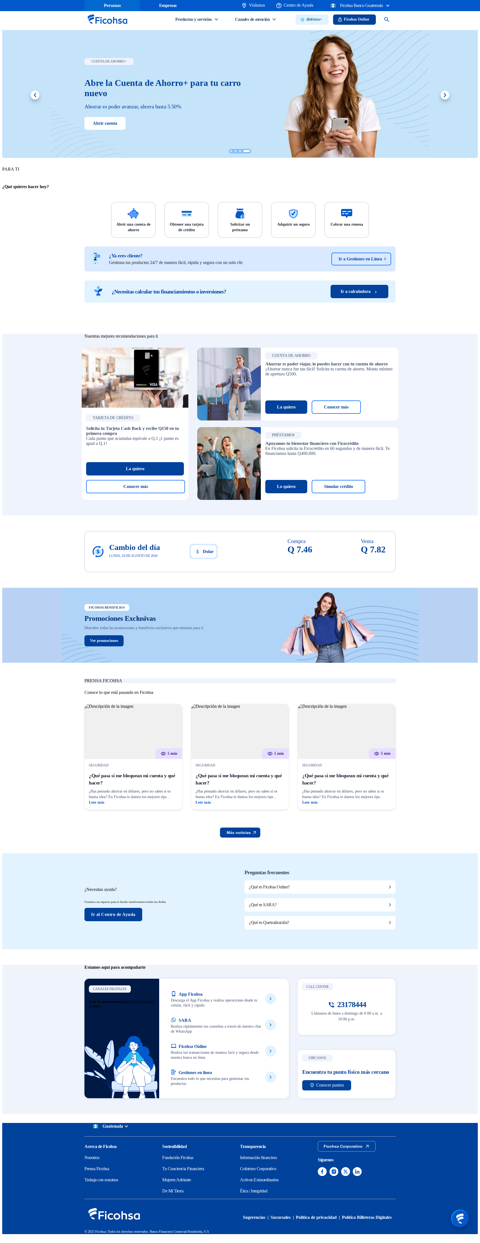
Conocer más (135, 486)
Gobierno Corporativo (258, 1168)
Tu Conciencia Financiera (183, 1168)
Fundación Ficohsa (177, 1157)
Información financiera (258, 1157)
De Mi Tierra (172, 1191)
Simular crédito (338, 486)
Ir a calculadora (356, 291)
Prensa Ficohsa (96, 1168)
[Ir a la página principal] (107, 25)
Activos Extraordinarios (259, 1179)
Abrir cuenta (105, 123)
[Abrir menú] (460, 1218)
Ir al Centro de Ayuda (113, 914)
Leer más (96, 802)
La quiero (135, 468)
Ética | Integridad (253, 1191)
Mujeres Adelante (176, 1179)
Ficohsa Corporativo (343, 1146)
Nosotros (91, 1157)
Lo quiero (286, 486)
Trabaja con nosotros (101, 1179)
